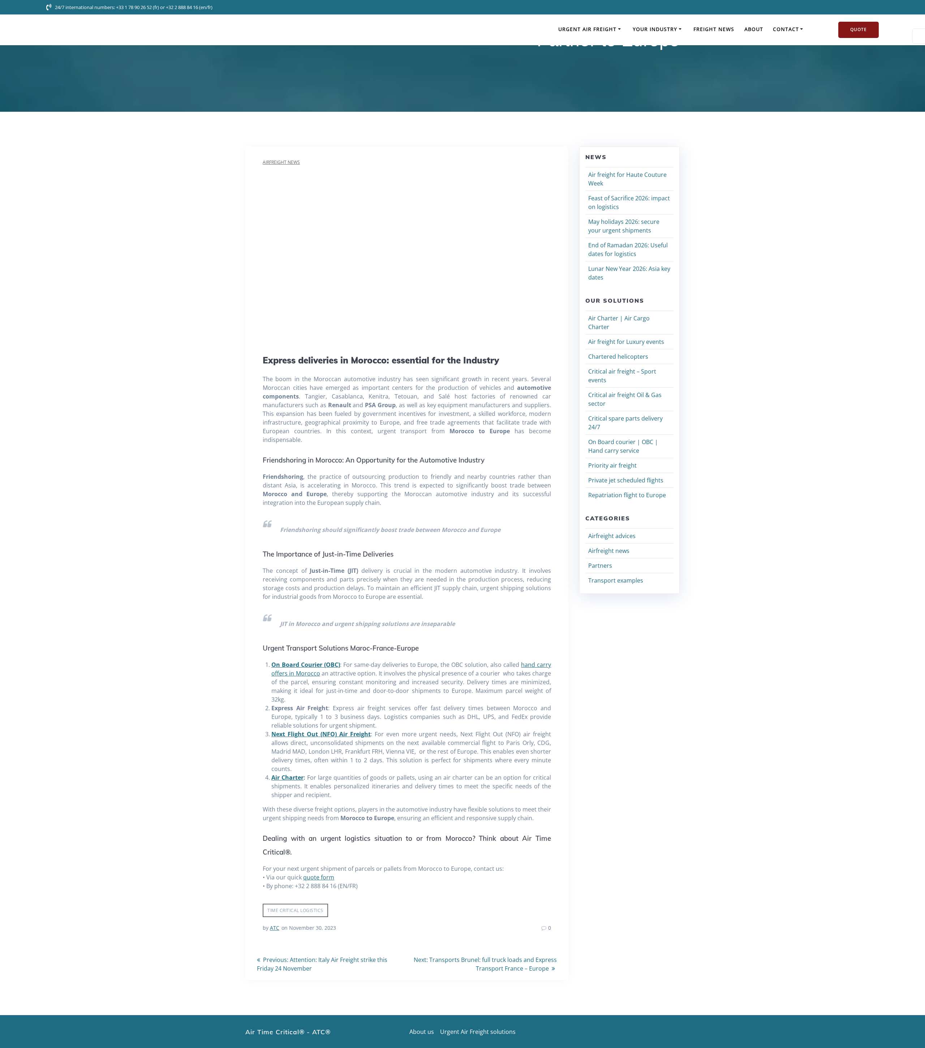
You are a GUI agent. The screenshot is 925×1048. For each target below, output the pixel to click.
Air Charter (287, 777)
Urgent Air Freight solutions (478, 1032)
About (753, 29)
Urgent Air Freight (587, 29)
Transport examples (615, 580)
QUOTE (858, 29)
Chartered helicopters (618, 357)
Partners (600, 566)
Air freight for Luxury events (626, 342)
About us (421, 1032)
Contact (786, 29)
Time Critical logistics (295, 910)
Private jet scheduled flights (625, 480)
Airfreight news (281, 162)
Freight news (713, 29)
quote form (318, 877)
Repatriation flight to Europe (627, 495)
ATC (274, 927)
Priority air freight (612, 465)
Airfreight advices (612, 536)
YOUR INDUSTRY (655, 29)
